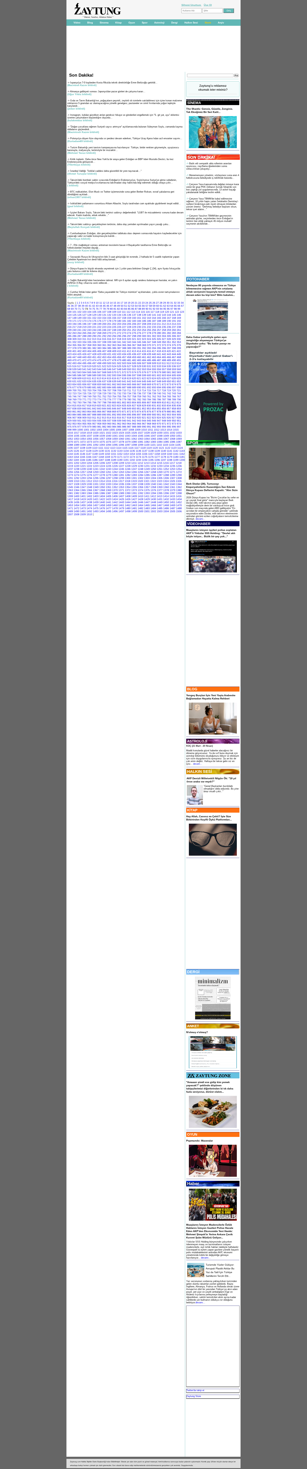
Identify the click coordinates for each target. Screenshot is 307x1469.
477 (109, 360)
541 (84, 369)
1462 (128, 505)
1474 (89, 508)
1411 (147, 496)
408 (109, 351)
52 (129, 305)
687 (124, 387)
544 (99, 369)
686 (119, 387)
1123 (174, 447)
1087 (179, 441)
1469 (172, 505)
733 (124, 393)
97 (171, 308)
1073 (89, 441)
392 (144, 348)
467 (174, 357)
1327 (70, 484)
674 (174, 384)
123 (182, 311)
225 (114, 327)
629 (179, 378)
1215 (159, 463)
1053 (76, 438)
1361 (172, 487)
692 (149, 387)
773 (94, 399)
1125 (70, 450)
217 (74, 327)
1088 (70, 444)
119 (162, 311)
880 (169, 411)
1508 (76, 514)
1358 (153, 487)
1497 (121, 511)
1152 (120, 453)
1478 (115, 508)
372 (159, 345)
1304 (153, 478)
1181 (182, 456)
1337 (134, 484)
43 (97, 305)
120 (167, 311)
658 (94, 384)
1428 (140, 499)
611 (89, 378)
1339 (147, 484)
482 (134, 360)
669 (149, 384)
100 (69, 311)
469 (69, 360)
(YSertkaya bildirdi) (78, 164)
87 (136, 308)
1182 (70, 459)
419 (164, 351)
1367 (96, 490)
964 (129, 423)
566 (94, 372)
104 (89, 311)
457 (124, 357)
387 (119, 348)
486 (154, 360)
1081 (140, 441)
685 (114, 387)
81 (115, 308)
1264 (128, 472)
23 (143, 302)
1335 (121, 484)
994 (164, 426)
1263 (121, 472)
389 (129, 348)
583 (179, 372)
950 (174, 420)
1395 (160, 493)
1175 (144, 456)
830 (149, 405)
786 (159, 399)
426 (84, 354)
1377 (160, 490)
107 (104, 311)
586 (79, 375)
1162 (182, 453)
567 (99, 372)
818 (89, 405)
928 (179, 417)
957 (94, 423)
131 (104, 314)
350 (164, 342)
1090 (83, 444)
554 (149, 369)
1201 (70, 463)
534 (164, 366)
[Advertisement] (52, 67)
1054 (83, 438)
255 (149, 330)
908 (79, 417)
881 (174, 411)
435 (129, 354)
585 (74, 375)
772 (89, 399)
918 (129, 417)
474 (94, 360)
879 (164, 411)
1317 (121, 481)
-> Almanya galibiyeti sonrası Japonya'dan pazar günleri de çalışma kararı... (106, 91)
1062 (134, 438)
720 (174, 390)
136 (129, 314)
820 (99, 405)
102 (79, 311)
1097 (128, 444)
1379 (172, 490)
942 (134, 420)
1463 (134, 505)
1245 (121, 469)
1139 (157, 450)
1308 (179, 478)
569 (109, 372)
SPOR (192, 443)
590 (99, 375)
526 (124, 366)
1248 (140, 469)
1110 (95, 447)
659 (99, 384)
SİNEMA (194, 103)
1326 (179, 481)
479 (119, 360)
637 (104, 381)
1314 (102, 481)
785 (154, 399)
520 (94, 366)
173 (84, 320)
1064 (147, 438)
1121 (161, 447)
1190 (120, 459)
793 (79, 402)
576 (144, 372)
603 (164, 375)
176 (99, 320)
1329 (83, 484)
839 (79, 408)
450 (89, 357)
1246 (128, 469)
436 (134, 354)
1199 (176, 459)
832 (159, 405)
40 (86, 305)
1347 (83, 487)
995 (169, 426)
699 (69, 390)
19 (129, 302)
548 (119, 369)
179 (114, 320)
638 (109, 381)
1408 (128, 496)
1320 (140, 481)
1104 (171, 444)
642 (129, 381)
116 (148, 311)
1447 (147, 502)
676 (69, 387)
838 (74, 408)
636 (99, 381)
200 (104, 323)
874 (139, 411)
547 (114, 369)
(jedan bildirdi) (76, 108)
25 (150, 302)
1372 (128, 490)
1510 (89, 514)
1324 (166, 481)
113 (133, 311)
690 (139, 387)
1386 (102, 493)
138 (139, 314)
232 (149, 327)
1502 (153, 511)
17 (121, 302)
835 (174, 405)
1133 (120, 450)
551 (134, 369)
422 (179, 351)
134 (119, 314)
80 (111, 308)
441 (159, 354)
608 (74, 378)
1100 (147, 444)
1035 (76, 435)
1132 (113, 450)
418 (159, 351)
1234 (166, 466)
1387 (108, 493)
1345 (70, 487)
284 (179, 333)
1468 (166, 505)
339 (109, 342)
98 (175, 308)
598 (139, 375)
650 (169, 381)
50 (122, 305)
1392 (140, 493)
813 (179, 402)
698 (179, 387)
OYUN (192, 1134)
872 (129, 411)
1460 (115, 505)
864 (89, 411)
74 (90, 308)
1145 (76, 453)
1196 (157, 459)
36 (72, 305)
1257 (83, 472)
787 (164, 399)
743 (174, 393)
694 (159, 387)
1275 (83, 475)
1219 (70, 466)
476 (104, 360)
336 (94, 342)
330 (179, 339)
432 (114, 354)
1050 (172, 435)
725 (84, 393)
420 (169, 351)
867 (104, 411)
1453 (70, 505)
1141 (169, 450)
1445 (134, 502)
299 (139, 336)
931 (79, 420)
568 (104, 372)
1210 (128, 463)
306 (174, 336)
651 (174, 381)
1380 (179, 490)
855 (159, 408)
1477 (108, 508)
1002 (93, 429)
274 (129, 333)
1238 (76, 469)
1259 (96, 472)
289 (89, 336)
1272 (179, 472)
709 (119, 390)
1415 (172, 496)
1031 (166, 432)
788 (169, 399)
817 (84, 405)
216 (69, 327)
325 (154, 339)
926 (169, 417)
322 (139, 339)
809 (159, 402)
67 (182, 305)
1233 (160, 466)
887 (89, 414)
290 (94, 336)
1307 (172, 478)
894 (124, 414)
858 (174, 408)
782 (139, 399)
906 (69, 417)
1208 (115, 463)
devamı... (200, 519)
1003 (99, 429)
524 (114, 366)
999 (74, 429)
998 (69, 429)
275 (134, 333)
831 (154, 405)
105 (94, 311)
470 (74, 360)
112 (128, 311)
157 (119, 317)
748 (84, 396)
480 (124, 360)
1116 (131, 447)
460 (139, 357)
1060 (121, 438)
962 (119, 423)
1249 (147, 469)
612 (94, 378)
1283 (134, 475)
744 (179, 393)
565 (89, 372)
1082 (147, 441)
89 (143, 308)
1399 (70, 496)
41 (90, 305)
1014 (169, 429)
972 (169, 423)
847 (119, 408)
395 (159, 348)
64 (171, 305)
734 (129, 393)
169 (179, 317)
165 (159, 317)
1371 (121, 490)
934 (94, 420)
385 (109, 348)
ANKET (193, 1026)
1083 (153, 441)
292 (104, 336)
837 (69, 408)
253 (139, 330)
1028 (147, 432)
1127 (82, 450)
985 (119, 426)
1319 (134, 481)
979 (89, 426)
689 (134, 387)
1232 (153, 466)
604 (169, 375)
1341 (160, 484)
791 (69, 402)
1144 (70, 453)
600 (149, 375)
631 (74, 381)
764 (164, 396)
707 (109, 390)
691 (144, 387)
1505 (172, 511)
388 (124, 348)
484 (144, 360)
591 (104, 375)
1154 (132, 453)
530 (144, 366)
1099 (140, 444)
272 (119, 333)
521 (99, 366)
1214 (153, 463)
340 (114, 342)
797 (99, 402)
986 (124, 426)
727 (94, 393)
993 (159, 426)
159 (129, 317)
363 (114, 345)
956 (89, 423)
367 (134, 345)
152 (94, 317)
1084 (160, 441)
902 (164, 414)
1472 (76, 508)
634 (89, 381)
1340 (153, 484)
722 (69, 393)
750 (94, 396)
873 (134, 411)
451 (94, 357)
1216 (166, 463)
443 (169, 354)
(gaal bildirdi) (75, 206)
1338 (140, 484)
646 (149, 381)
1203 (83, 463)
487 (159, 360)
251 (129, 330)
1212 (140, 463)
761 (149, 396)
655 (79, 384)
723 (74, 393)
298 (134, 336)
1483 (147, 508)
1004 (106, 429)
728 (99, 393)
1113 (112, 447)
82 (118, 308)
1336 (128, 484)
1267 (147, 472)
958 (99, 423)
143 (164, 314)
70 (75, 308)
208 (144, 323)
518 (84, 366)
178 (109, 320)
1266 (140, 472)
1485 (160, 508)
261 (179, 330)
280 (159, 333)
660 (104, 384)
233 (154, 327)
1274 (76, 475)
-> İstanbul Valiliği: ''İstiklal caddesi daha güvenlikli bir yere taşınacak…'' (104, 171)
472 (84, 360)
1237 (70, 469)
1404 (102, 496)
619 (129, 378)
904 (174, 414)
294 (114, 336)
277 (144, 333)
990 (144, 426)
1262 (115, 472)
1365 (83, 490)
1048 (160, 435)
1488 (179, 508)
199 (99, 323)
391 (139, 348)
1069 (179, 438)
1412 (153, 496)
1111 (100, 447)
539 (74, 369)
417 (154, 351)
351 (169, 342)
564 (84, 372)
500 (109, 363)
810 (164, 402)
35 (68, 305)
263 (74, 333)
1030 (160, 432)
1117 (137, 447)
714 (144, 390)
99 (178, 308)
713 (139, 390)
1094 (108, 444)
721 (179, 390)
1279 (108, 475)
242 (84, 330)
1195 (151, 459)
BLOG (192, 689)
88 (139, 308)
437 (139, 354)
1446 (140, 502)
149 (79, 317)
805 (139, 402)
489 (169, 360)
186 (149, 320)
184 (139, 320)
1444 (128, 502)
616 (114, 378)
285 (69, 336)
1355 (134, 487)
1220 (76, 466)
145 (174, 314)
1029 (153, 432)
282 (169, 333)
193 (69, 323)
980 (94, 426)
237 (174, 327)
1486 (166, 508)
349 (159, 342)
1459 (108, 505)
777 (114, 399)
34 (182, 302)
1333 (108, 484)
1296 (102, 478)
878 (159, 411)
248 (114, 330)
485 (149, 360)
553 (144, 369)
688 (129, 387)
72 (83, 308)
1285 (147, 475)
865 (94, 411)
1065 (153, 438)
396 (164, 348)
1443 (121, 502)
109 (114, 311)
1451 (172, 502)
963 (124, 423)
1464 (140, 505)
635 (94, 381)
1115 (125, 447)
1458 (102, 505)
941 (129, 420)
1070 (70, 441)
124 (69, 314)
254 (144, 330)
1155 (138, 453)
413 (134, 351)
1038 (96, 435)
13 (107, 302)
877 (154, 411)
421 (174, 351)
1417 (70, 499)
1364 (76, 490)
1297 (108, 478)
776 (109, 399)
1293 (83, 478)
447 (74, 357)
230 (139, 327)
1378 (166, 490)
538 (69, 369)
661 (109, 384)
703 (89, 390)
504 (129, 363)
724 (79, 393)
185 (144, 320)
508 (149, 363)
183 (134, 320)
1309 (70, 481)
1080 (134, 441)
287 (79, 336)
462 (149, 357)
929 (69, 420)
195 (79, 323)
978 (84, 426)
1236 (179, 466)
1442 (115, 502)
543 (94, 369)
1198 (169, 459)
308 (69, 339)
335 (89, 342)
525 (119, 366)
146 (179, 314)
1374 (140, 490)
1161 (176, 453)
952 (69, 423)
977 (79, 426)
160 (134, 317)
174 (89, 320)
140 (149, 314)
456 (119, 357)
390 (134, 348)
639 (114, 381)
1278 (102, 475)
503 (124, 363)
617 (119, 378)
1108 (82, 447)
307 (179, 336)
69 (72, 308)
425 (79, 354)
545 (104, 369)
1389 (121, 493)
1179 (169, 456)
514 (179, 363)
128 (89, 314)
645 (144, 381)
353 (179, 342)
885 (79, 414)
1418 (76, 499)
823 (114, 405)
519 (89, 366)
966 (139, 423)
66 (178, 305)
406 (99, 351)
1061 (128, 438)
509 (154, 363)
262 (69, 333)
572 (124, 372)
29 (164, 302)
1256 (76, 472)
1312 (89, 481)
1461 (121, 505)
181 (124, 320)
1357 (147, 487)
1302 (140, 478)
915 (114, 417)
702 (84, 390)
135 (124, 314)
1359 (160, 487)
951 (179, 420)
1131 (107, 450)
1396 (166, 493)
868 (109, 411)
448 (79, 357)
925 (164, 417)
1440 (102, 502)
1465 (147, 505)
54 (136, 305)
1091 (89, 444)
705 (99, 390)
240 (74, 330)
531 (149, 366)
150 (84, 317)
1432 (166, 499)
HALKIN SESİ (199, 771)
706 (104, 390)
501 (114, 363)
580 (164, 372)
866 (99, 411)
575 (139, 372)
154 (104, 317)
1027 (140, 432)
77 (100, 308)
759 (139, 396)
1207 (108, 463)
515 (69, 366)
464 (159, 357)
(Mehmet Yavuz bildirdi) (81, 152)
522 (104, 366)
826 (129, 405)
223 (104, 327)
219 (84, 327)
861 (74, 411)
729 (104, 393)
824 (119, 405)
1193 (138, 459)
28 (161, 302)
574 (134, 372)
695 (164, 387)
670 (154, 384)
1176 (151, 456)
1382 (76, 493)
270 (109, 333)
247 (109, 330)
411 (124, 351)
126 (79, 314)
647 (154, 381)
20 (132, 302)
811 (169, 402)
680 (89, 387)
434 (124, 354)
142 (159, 314)
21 (136, 302)
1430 (153, 499)
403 (84, 351)
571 (119, 372)
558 (169, 369)
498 (99, 363)
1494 (102, 511)
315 (104, 339)
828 (139, 405)
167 (169, 317)
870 (119, 411)
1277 (96, 475)
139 (144, 314)
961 (114, 423)
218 (79, 327)
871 (124, 411)
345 (139, 342)
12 (104, 302)
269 (104, 333)
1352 (115, 487)
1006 (118, 429)
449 (84, 357)
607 (69, 378)
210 (154, 323)
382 (94, 348)
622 (144, 378)
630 (69, 381)
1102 (159, 444)
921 (144, 417)
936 (104, 420)
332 (74, 342)
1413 (159, 496)
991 (149, 426)
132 (109, 314)
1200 (182, 459)
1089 (76, 444)
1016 (70, 432)
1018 (83, 432)
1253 (172, 469)
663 (119, 384)
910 (89, 417)
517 (79, 366)
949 (169, 420)
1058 (108, 438)
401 (74, 351)
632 (79, 381)
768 (69, 399)
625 (159, 378)
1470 (179, 505)
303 (159, 336)
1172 (126, 456)
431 (109, 354)
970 (159, 423)
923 (154, 417)
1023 (115, 432)
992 (154, 426)
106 (99, 311)
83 (122, 308)
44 (100, 305)
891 (109, 414)
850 (134, 408)
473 (89, 360)
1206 (102, 463)
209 (149, 323)
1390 (128, 493)
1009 (138, 429)
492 (69, 363)
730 (109, 393)
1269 (160, 472)
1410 (140, 496)
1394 (153, 493)
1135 (132, 450)
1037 (89, 435)
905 (179, 414)
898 (144, 414)
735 (134, 393)
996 (174, 426)
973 (174, 423)
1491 (83, 511)
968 (149, 423)
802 (124, 402)
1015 (176, 429)
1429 (147, 499)
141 (154, 314)
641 (124, 381)
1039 (102, 435)
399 (179, 348)
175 (94, 320)
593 (114, 375)
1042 (121, 435)
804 (134, 402)
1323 (159, 481)
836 (179, 405)
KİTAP (192, 810)
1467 (160, 505)
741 (164, 393)
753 (109, 396)
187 (154, 320)
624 (154, 378)
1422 (102, 499)
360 (99, 345)
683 (104, 387)
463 (154, 357)
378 (74, 348)
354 (69, 345)
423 (69, 354)
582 (174, 372)
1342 (166, 484)
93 (157, 308)
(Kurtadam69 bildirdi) (80, 141)
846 (114, 408)
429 (99, 354)
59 (154, 305)
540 (79, 369)
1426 (128, 499)
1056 (96, 438)
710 (124, 390)
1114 (119, 447)
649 (164, 381)
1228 (128, 466)
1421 (96, 499)
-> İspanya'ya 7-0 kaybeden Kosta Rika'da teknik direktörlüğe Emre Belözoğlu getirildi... (112, 82)
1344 (179, 484)
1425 (121, 499)
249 (119, 330)
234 (159, 327)
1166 (88, 456)
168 (174, 317)
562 (74, 372)
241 (79, 330)
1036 (83, 435)
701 (79, 390)
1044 (134, 435)
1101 (153, 444)
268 (99, 333)
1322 (153, 481)
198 (94, 323)
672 (164, 384)
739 (154, 393)
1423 (108, 499)
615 (109, 378)
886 (84, 414)
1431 (160, 499)
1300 (128, 478)
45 (104, 305)
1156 (144, 453)
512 (169, 363)
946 (154, 420)
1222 (89, 466)
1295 (96, 478)
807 (149, 402)
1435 (70, 502)
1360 (166, 487)
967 (144, 423)
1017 (76, 432)
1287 (160, 475)
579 (159, 372)
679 (84, 387)
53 (132, 305)
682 (99, 387)
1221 (83, 466)
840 (84, 408)
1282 (128, 475)
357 (84, 345)
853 (149, 408)
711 (129, 390)
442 (164, 354)
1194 (144, 459)
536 (174, 366)
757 (129, 396)
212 (164, 323)
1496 (115, 511)
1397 (172, 493)
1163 (70, 456)
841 (89, 408)
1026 (134, 432)
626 (164, 378)
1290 (179, 475)
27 (157, 302)
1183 (76, 459)
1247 (134, 469)
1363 (70, 490)
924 (159, 417)
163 (149, 317)
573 (129, 372)
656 (84, 384)
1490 (76, 511)
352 (174, 342)
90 (147, 308)
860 (69, 411)
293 (109, 336)
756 (124, 396)
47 (111, 305)
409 (114, 351)
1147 (88, 453)
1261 (108, 472)
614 (104, 378)
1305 (160, 478)
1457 (96, 505)
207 (139, 323)
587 (84, 375)
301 (149, 336)
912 (99, 417)
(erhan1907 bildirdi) (79, 197)
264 (79, 333)
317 (114, 339)
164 (154, 317)
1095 (115, 444)
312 (89, 339)
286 (74, 336)
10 (97, 302)
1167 (95, 456)
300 (144, 336)
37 (75, 305)
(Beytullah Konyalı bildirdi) (83, 227)
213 (169, 323)
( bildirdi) (72, 185)
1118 (143, 447)
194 (74, 323)
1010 (144, 429)
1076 (108, 441)
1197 (163, 459)
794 (84, 402)
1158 (157, 453)
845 (109, 408)
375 (174, 345)
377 (69, 348)
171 (74, 320)
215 (179, 323)
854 (154, 408)
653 (69, 384)
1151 (113, 453)
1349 (96, 487)
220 (89, 327)
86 (132, 308)
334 (84, 342)
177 (104, 320)
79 (107, 308)
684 (109, 387)
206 (134, 323)
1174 (138, 456)
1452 (179, 502)
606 (179, 375)
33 (178, 302)
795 (89, 402)
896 (134, 414)
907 (74, 417)
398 (174, 348)
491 (179, 360)
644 (139, 381)
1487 (172, 508)
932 (84, 420)
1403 (96, 496)
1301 (134, 478)
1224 (102, 466)
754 (114, 396)
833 (164, 405)
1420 (89, 499)
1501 (147, 511)
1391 (134, 493)
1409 (134, 496)
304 (164, 336)
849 (129, 408)
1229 (134, 466)
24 (146, 302)
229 (134, 327)
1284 (140, 475)
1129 (95, 450)
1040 (108, 435)
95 (164, 308)
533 (159, 366)
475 (99, 360)
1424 (115, 499)
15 (114, 302)
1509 (83, 514)
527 (129, 366)
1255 (70, 472)
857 (169, 408)
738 (149, 393)
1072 (83, 441)
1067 (166, 438)
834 (169, 405)
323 (144, 339)
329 (174, 339)
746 (74, 396)
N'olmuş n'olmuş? (197, 1032)
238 (179, 327)
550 (129, 369)
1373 (134, 490)
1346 (76, 487)
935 (99, 420)
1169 (107, 456)
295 (119, 336)
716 (154, 390)
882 (179, 411)
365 (124, 345)
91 (150, 308)
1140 (163, 450)
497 (94, 363)
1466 (153, 505)
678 (79, 387)
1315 (108, 481)
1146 (82, 453)
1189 (113, 459)
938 (114, 420)
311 (84, 339)
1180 (176, 456)
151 (89, 317)
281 (164, 333)
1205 (96, 463)
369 (144, 345)
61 (161, 305)
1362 (179, 487)
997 (179, 426)
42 (93, 305)
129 (94, 314)
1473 (83, 508)
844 (104, 408)
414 (139, 351)
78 (104, 308)
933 (89, 420)
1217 (172, 463)
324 (149, 339)
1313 (95, 481)
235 (164, 327)
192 (179, 320)
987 (129, 426)
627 (169, 378)
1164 (76, 456)
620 (134, 378)
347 (149, 342)
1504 (166, 511)
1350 (102, 487)
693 (154, 387)
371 (154, 345)
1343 (172, 484)
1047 (153, 435)
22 (139, 302)
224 (109, 327)
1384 (89, 493)
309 (74, 339)
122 (177, 311)
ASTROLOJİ (197, 741)
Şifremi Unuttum (191, 5)
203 (119, 323)
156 (114, 317)
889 (99, 414)
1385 (96, 493)
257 (159, 330)
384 (104, 348)
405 (94, 351)
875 (144, 411)
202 (114, 323)
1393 (147, 493)
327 (164, 339)
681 (94, 387)
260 (174, 330)
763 (159, 396)
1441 (108, 502)
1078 (121, 441)
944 (144, 420)
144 (169, 314)
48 (115, 305)
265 (84, 333)
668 (144, 384)
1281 (121, 475)
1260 (102, 472)
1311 (83, 481)
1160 (169, 453)
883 (69, 414)
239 (69, 330)
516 (74, 366)
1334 (115, 484)
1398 (179, 493)
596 (129, 375)
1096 (121, 444)
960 (109, 423)
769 (74, 399)
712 (134, 390)
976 (74, 426)
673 (169, 384)
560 (179, 369)
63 (168, 305)
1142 (176, 450)
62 (164, 305)
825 (124, 405)
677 (74, 387)
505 (134, 363)
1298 (115, 478)
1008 (131, 429)
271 (114, 333)
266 (89, 333)
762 (154, 396)
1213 (147, 463)
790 (179, 399)
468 (179, 357)
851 (139, 408)
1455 (83, 505)
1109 (88, 447)
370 (149, 345)
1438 (89, 502)
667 (139, 384)
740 (159, 393)
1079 (128, 441)
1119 (149, 447)
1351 (108, 487)
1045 (140, 435)
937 (109, 420)
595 (124, 375)
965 (134, 423)
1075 (102, 441)
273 (124, 333)
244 (94, 330)
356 (79, 345)
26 (153, 302)
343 (129, 342)
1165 (82, 456)
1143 (182, 450)
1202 (76, 463)
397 (169, 348)
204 (124, 323)
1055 (89, 438)
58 (150, 305)
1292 (76, 478)
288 (84, 336)
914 (109, 417)
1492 (89, 511)
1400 (76, 496)
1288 (166, 475)
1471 (70, 508)
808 (154, 402)
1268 (153, 472)
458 (129, 357)
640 (119, 381)
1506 (179, 511)
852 (144, 408)
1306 (166, 478)
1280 (115, 475)
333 (79, 342)
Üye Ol (208, 5)
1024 (121, 432)
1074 (96, 441)
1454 (76, 505)
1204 (89, 463)
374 (169, 345)
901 (159, 414)
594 (119, 375)
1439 (96, 502)
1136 (138, 450)
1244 (115, 469)
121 (172, 311)
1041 (115, 435)
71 (79, 308)
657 (89, 384)
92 (154, 308)
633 (84, 381)
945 (149, 420)
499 (104, 363)
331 (69, 342)
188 (159, 320)
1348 (89, 487)
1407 (121, 496)
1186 (95, 459)
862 (79, 411)
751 (99, 396)
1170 (113, 456)
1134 (126, 450)
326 (159, 339)
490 (174, 360)
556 (159, 369)
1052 (70, 438)
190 (169, 320)
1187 (101, 459)
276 (139, 333)
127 (84, 314)
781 (134, 399)
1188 (107, 459)
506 (139, 363)
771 (84, 399)
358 (89, 345)
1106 (70, 447)
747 (79, 396)
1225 (108, 466)
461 (144, 357)
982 (104, 426)
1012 (157, 429)
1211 (134, 463)
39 (83, 305)
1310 (76, 481)
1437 (83, 502)
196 (84, 323)
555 (154, 369)
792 (74, 402)
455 (114, 357)
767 (179, 396)
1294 (89, 478)
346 (144, 342)
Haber (193, 1183)
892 (114, 414)
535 (169, 366)
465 (164, 357)
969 (154, 423)
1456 (89, 505)
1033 (179, 432)
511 (164, 363)
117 (152, 311)
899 (149, 414)
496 (89, 363)
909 (84, 417)
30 (168, 302)
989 (139, 426)
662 (114, 384)
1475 (96, 508)
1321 (147, 481)
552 (139, 369)
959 (104, 423)
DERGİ (193, 972)
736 (139, 393)
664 (124, 384)
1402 (89, 496)
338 (104, 342)
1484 (153, 508)
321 (134, 339)
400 (69, 351)
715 (149, 390)
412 (129, 351)
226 (119, 327)
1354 (128, 487)
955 (84, 423)
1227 (121, 466)
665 (129, 384)
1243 (108, 469)
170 (69, 320)
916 (119, 417)
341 (119, 342)
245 (99, 330)
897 (139, 414)
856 (164, 408)
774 (99, 399)
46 (107, 305)
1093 (102, 444)
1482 (140, 508)
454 (109, 357)
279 (154, 333)
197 (89, 323)
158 (124, 317)
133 (114, 314)
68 (68, 308)
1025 (128, 432)
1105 (178, 444)
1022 (108, 432)
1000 (80, 429)
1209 (121, 463)
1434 (179, 499)
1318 (127, 481)
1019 (89, 432)
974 (179, 423)
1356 (140, 487)
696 (169, 387)
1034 (70, 435)
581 (169, 372)
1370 (115, 490)
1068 (172, 438)
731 (114, 393)
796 (94, 402)
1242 (102, 469)
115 (143, 311)
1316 (115, 481)
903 (169, 414)
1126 (76, 450)
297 (129, 336)
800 (114, 402)
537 (179, 366)
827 (134, 405)
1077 (115, 441)
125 (74, 314)
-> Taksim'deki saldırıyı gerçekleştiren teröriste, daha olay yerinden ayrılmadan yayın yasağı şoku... (118, 224)
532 (154, 366)
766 (174, 396)
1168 (101, 456)
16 (118, 302)
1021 (102, 432)
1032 (172, 432)
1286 (153, 475)
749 (89, 396)
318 (119, 339)
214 (174, 323)
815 (74, 405)
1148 (95, 453)
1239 (83, 469)
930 (74, 420)
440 (154, 354)
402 (79, 351)
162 (144, 317)
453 (104, 357)
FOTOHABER (198, 279)
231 (144, 327)
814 (69, 405)
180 (119, 320)
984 (114, 426)
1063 (140, 438)
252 (134, 330)
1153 (126, 453)
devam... (197, 764)
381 (89, 348)
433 (119, 354)
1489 (70, 511)
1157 (151, 453)
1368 (102, 490)
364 (119, 345)
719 (169, 390)
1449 (160, 502)
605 (174, 375)
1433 (172, 499)
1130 (101, 450)
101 (74, 311)
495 (84, 363)
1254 (179, 469)
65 (175, 305)
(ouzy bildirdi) (75, 262)
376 (179, 345)
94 (161, 308)
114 (138, 311)
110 (119, 311)
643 (134, 381)
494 (79, 363)
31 (171, 302)
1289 (172, 475)
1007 (125, 429)
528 (134, 366)
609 (79, 378)
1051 (179, 435)
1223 (96, 466)
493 (74, 363)
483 (139, 360)
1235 (172, 466)
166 (164, 317)
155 (109, 317)
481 (129, 360)
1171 (120, 456)
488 (164, 360)
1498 (128, 511)
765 (169, 396)
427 (89, 354)
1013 (163, 429)
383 (99, 348)
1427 (134, 499)
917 (124, 417)
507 (144, 363)
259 (169, 330)
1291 (70, 478)
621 (139, 378)
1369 (108, 490)
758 (134, 396)
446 (69, 357)
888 (94, 414)
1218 (179, 463)
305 (169, 336)
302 (154, 336)
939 (119, 420)
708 (114, 390)
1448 (153, 502)
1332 (102, 484)
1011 (150, 429)
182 (129, 320)
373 (164, 345)
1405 (108, 496)
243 (89, 330)
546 (109, 369)
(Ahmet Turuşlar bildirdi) (82, 173)
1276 (89, 475)
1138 (151, 450)
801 (119, 402)
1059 (115, 438)
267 (94, 333)
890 (104, 414)
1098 (134, 444)
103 (84, 311)
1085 (166, 441)
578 (154, 372)
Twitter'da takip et (195, 1390)
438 (144, 354)
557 (164, 369)
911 (94, 417)
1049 (166, 435)
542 (89, 369)
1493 (96, 511)
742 (169, 393)
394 (154, 348)
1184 (82, 459)
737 (144, 393)
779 (124, 399)
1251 (160, 469)
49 (118, 305)
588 (89, 375)
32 (175, 302)
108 (109, 311)
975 (69, 426)
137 (134, 314)
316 (109, 339)
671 (159, 384)
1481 (134, 508)
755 (119, 396)
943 (139, 420)
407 (104, 351)
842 (94, 408)
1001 (86, 429)
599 (144, 375)
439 (149, 354)
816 (79, 405)
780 (129, 399)
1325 (172, 481)
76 (97, 308)
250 (124, 330)
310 (79, 339)
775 (104, 399)
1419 (83, 499)
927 (174, 417)
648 (159, 381)
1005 (112, 429)
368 (139, 345)
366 (129, 345)
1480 (128, 508)
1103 (165, 444)
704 (94, 390)
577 (149, 372)
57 (147, 305)
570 (114, 372)
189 (164, 320)
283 (174, 333)
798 (104, 402)
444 (174, 354)
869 (114, 411)
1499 (134, 511)
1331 (96, 484)
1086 (172, 441)
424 (74, 354)
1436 (76, 502)
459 (134, 357)
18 (125, 302)
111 (124, 311)
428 (94, 354)
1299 (121, 478)
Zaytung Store (193, 1396)
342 (124, 342)
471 (79, 360)
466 (169, 357)
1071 (76, 441)
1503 (160, 511)
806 (144, 402)
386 (114, 348)
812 (174, 402)
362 (109, 345)
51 (125, 305)
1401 (83, 496)
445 (179, 354)
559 (174, 369)
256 (154, 330)
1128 (88, 450)
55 (139, 305)
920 (139, 417)
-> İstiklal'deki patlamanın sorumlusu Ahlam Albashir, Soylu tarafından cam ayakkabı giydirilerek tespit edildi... (124, 203)
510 (159, 363)
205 (129, 323)
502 (119, 363)
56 (143, 305)
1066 (160, 438)
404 (89, 351)
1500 (140, 511)
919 (134, 417)
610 (84, 378)
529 (139, 366)
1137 (144, 450)
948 (164, 420)
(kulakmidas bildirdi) (79, 120)
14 (111, 302)
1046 (147, 435)
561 (69, 372)
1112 (106, 447)
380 (84, 348)
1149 (101, 453)
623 (149, 378)
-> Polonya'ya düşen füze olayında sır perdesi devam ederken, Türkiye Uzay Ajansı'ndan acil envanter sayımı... (124, 138)
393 (149, 348)
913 (104, 417)
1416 (179, 496)
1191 (126, 459)
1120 (155, 447)
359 (94, 345)
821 (104, 405)
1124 (180, 447)
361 (104, 345)
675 (179, 384)
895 (129, 414)
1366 (89, 490)
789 (174, 399)
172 (79, 320)
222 (99, 327)
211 (159, 323)
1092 (96, 444)
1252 (166, 469)
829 (144, 405)
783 (144, 399)
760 (144, 396)
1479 (121, 508)
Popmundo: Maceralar (199, 1140)
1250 (153, 469)
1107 (76, 447)
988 (134, 426)
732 (119, 393)
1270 (166, 472)
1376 (153, 490)
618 (124, 378)
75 (93, 308)
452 (99, 357)
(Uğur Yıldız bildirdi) (79, 94)
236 (169, 327)
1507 (70, 514)
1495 (108, 511)
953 (74, 423)
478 (114, 360)
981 (99, 426)
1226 (115, 466)
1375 (147, 490)
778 (119, 399)
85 (129, 308)
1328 (76, 484)
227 (124, 327)
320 (129, 339)
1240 (89, 469)
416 (149, 351)
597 (134, 375)
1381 (70, 493)
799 (109, 402)
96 (168, 308)
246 (104, 330)
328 (169, 339)
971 (164, 423)
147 (69, 317)
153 (99, 317)
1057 (102, 438)
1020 (96, 432)
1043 (128, 435)
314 (99, 339)
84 (125, 308)
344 (134, 342)
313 (94, 339)
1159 (163, 453)
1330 (89, 484)
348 (154, 342)
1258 (89, 472)
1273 (70, 475)
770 (79, 399)
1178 (163, 456)
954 (79, 423)
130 (99, 314)
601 (154, 375)
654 (74, 384)
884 (74, 414)
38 (79, 305)
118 (157, 311)
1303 (147, 478)
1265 (134, 472)
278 (149, 333)
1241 (96, 469)
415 (144, 351)
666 (134, 384)
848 (124, 408)
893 (119, 414)
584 (69, 375)
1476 (102, 508)
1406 (115, 496)
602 (159, 375)
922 (149, 417)
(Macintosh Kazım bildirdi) (81, 85)
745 (69, 396)
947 (159, 420)
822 (109, 405)
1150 (107, 453)
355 (74, 345)
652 (179, 381)
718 (164, 390)
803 (129, 402)
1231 (147, 466)
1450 (166, 502)
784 (149, 399)
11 (100, 302)
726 (89, 393)
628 (174, 378)
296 (124, 336)
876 (149, 411)
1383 (83, 493)
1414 (166, 496)
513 (174, 363)
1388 (115, 493)
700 (74, 390)
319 (124, 339)
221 (94, 327)
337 (99, 342)
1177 (157, 456)
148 (74, 317)
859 (179, 408)
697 (174, 387)
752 (104, 396)
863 (84, 411)
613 (99, 378)
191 (174, 320)
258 (164, 330)
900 (154, 414)
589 (94, 375)
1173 (132, 456)
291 (99, 336)
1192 (132, 459)
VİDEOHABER (198, 524)
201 (109, 323)
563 (79, 372)
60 (157, 305)
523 (109, 366)
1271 (172, 472)
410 (119, 351)
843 (99, 408)
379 (79, 348)
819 (94, 405)
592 (109, 375)
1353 (121, 487)
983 (109, 426)
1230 (140, 466)
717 (159, 390)
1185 (88, 459)
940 (124, 420)
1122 (167, 447)
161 (139, 317)
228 (129, 327)
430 (104, 354)
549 (124, 369)
